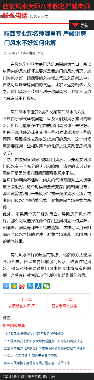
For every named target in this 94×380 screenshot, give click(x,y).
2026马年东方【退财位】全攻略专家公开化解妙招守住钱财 (45, 348)
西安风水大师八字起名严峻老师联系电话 (46, 11)
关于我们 (20, 376)
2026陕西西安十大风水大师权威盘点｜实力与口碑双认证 (43, 341)
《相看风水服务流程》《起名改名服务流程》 (34, 334)
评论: (40, 53)
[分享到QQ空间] (14, 286)
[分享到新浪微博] (22, 286)
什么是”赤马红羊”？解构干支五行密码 (30, 356)
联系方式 (34, 376)
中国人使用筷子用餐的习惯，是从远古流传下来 (37, 363)
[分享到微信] (46, 286)
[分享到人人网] (38, 286)
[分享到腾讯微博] (30, 286)
